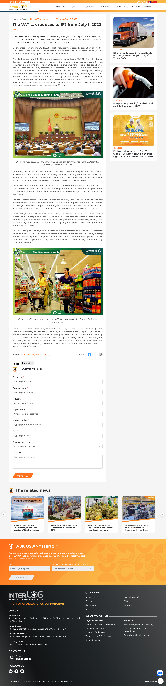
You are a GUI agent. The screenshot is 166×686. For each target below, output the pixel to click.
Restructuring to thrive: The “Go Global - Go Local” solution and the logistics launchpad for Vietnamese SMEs (133, 154)
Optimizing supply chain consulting (136, 629)
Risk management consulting (138, 624)
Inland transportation (95, 628)
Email (16, 431)
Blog (24, 19)
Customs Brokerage (95, 632)
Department (19, 409)
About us (90, 597)
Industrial (17, 399)
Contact (128, 605)
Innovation (27, 363)
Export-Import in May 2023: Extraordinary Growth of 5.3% (64, 527)
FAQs (126, 601)
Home (16, 19)
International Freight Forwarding (101, 624)
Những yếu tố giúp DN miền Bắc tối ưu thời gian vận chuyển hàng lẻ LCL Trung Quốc (133, 56)
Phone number (21, 420)
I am (11, 564)
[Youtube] (22, 671)
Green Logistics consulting (137, 635)
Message (17, 453)
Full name (18, 377)
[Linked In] (11, 671)
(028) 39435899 (23, 2)
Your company (20, 388)
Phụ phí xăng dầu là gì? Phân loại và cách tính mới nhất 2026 (133, 104)
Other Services (92, 640)
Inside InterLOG (131, 597)
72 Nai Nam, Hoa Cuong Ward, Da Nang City (30, 644)
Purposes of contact (22, 442)
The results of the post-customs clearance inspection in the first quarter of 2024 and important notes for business (136, 527)
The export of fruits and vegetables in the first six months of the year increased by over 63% (100, 527)
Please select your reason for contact (70, 564)
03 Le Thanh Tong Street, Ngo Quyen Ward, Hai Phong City (37, 637)
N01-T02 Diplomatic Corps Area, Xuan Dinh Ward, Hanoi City (37, 629)
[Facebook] (16, 671)
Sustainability (92, 605)
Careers (89, 601)
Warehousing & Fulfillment (98, 636)
